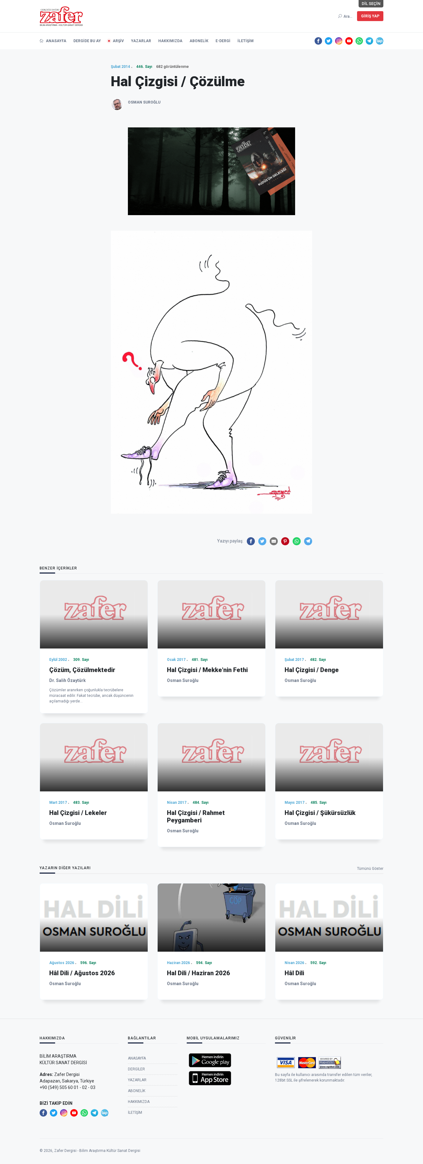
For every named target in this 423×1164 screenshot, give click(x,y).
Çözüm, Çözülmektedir (82, 670)
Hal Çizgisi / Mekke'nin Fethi (207, 670)
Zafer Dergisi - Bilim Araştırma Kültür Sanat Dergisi (97, 1151)
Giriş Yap (370, 16)
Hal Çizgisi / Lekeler (78, 813)
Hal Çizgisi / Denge (312, 670)
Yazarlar (141, 41)
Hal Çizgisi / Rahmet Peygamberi (196, 816)
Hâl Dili (294, 973)
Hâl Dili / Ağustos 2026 (82, 973)
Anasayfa (55, 41)
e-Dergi (223, 41)
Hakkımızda (170, 41)
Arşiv (118, 41)
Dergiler (136, 1069)
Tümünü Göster (370, 868)
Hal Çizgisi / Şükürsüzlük (320, 813)
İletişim (246, 41)
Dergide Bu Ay (87, 41)
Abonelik (199, 41)
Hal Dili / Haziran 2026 (198, 973)
